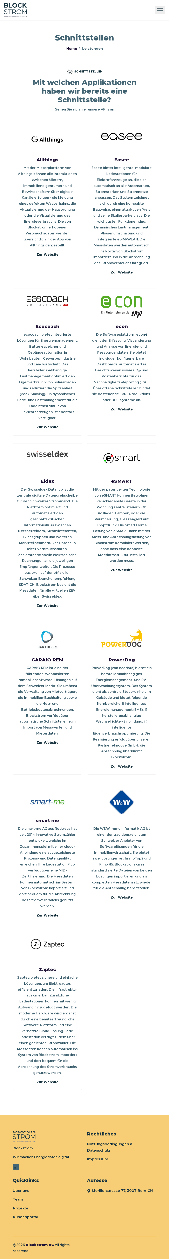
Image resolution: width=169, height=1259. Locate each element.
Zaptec (47, 969)
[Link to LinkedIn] (16, 1167)
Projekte (20, 1208)
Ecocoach (47, 326)
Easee (121, 160)
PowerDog (121, 660)
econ (122, 326)
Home (71, 48)
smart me (47, 820)
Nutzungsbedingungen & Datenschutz (110, 1147)
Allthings (47, 160)
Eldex (47, 481)
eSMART (121, 481)
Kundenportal (25, 1217)
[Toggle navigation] (160, 10)
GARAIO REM (47, 660)
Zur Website (47, 255)
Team (18, 1199)
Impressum (97, 1159)
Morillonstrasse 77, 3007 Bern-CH (122, 1191)
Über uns (21, 1191)
